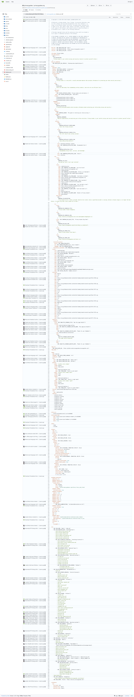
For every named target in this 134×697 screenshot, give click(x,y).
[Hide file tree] (3, 14)
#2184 (38, 298)
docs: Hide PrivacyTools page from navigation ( (36, 686)
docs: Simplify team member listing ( (33, 643)
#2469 (37, 54)
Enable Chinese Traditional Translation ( (34, 308)
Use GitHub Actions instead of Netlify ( (34, 52)
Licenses (127, 695)
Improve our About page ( (31, 402)
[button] (93, 5)
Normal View (115, 17)
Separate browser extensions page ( (33, 577)
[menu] (116, 695)
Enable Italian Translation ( (31, 298)
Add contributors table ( (30, 433)
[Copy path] (62, 14)
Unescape (128, 17)
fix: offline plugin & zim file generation (33, 436)
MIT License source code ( (31, 21)
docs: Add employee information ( (32, 654)
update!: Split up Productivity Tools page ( (34, 599)
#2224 (35, 406)
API (132, 695)
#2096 (38, 21)
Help (12, 1)
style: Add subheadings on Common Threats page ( (37, 413)
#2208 (35, 301)
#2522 (37, 433)
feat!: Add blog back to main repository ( (34, 638)
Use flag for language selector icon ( (33, 278)
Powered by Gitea (5, 695)
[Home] (3, 1)
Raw (110, 17)
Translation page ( (30, 406)
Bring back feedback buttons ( (32, 319)
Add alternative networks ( (31, 246)
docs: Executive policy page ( (32, 649)
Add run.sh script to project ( (31, 446)
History (121, 17)
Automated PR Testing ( (30, 54)
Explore (7, 1)
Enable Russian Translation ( (31, 315)
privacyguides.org (39, 5)
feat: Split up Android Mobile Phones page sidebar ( (37, 619)
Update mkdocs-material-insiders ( (33, 389)
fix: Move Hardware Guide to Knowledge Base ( (36, 543)
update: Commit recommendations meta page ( (36, 673)
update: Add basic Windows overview (34, 556)
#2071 (38, 402)
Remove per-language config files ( (33, 47)
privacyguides (28, 5)
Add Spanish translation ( (30, 279)
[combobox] (124, 14)
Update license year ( (30, 19)
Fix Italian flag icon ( (29, 301)
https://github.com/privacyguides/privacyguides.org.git (36, 7)
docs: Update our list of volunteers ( (33, 395)
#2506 (38, 246)
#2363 (36, 19)
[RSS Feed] (87, 5)
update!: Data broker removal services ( (34, 582)
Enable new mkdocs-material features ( (34, 73)
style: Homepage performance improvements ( (35, 225)
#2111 (37, 279)
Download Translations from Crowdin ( (33, 66)
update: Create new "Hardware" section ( (34, 617)
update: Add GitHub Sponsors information (34, 681)
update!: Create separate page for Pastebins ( (35, 615)
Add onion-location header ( (31, 72)
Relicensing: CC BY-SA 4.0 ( (31, 100)
